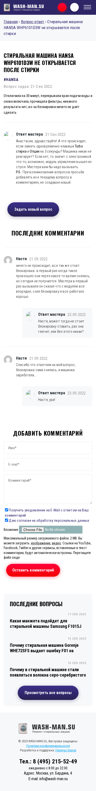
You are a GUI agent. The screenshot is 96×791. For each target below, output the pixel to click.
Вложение (11, 530)
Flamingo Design (65, 750)
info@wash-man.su (53, 778)
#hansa (11, 79)
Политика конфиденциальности (48, 746)
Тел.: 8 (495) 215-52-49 (48, 761)
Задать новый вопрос (33, 209)
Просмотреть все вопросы (48, 692)
